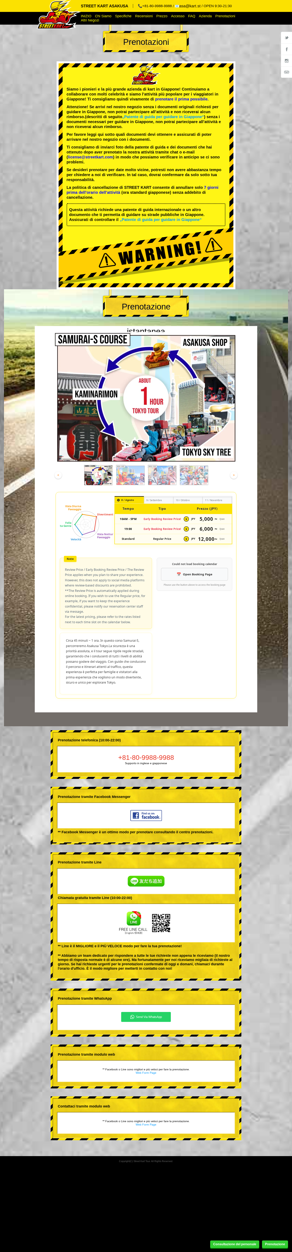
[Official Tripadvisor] (286, 72)
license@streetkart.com (90, 157)
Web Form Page (146, 1072)
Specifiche (123, 16)
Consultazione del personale (234, 1244)
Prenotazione (275, 1244)
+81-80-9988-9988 (146, 757)
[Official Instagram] (286, 60)
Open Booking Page (197, 574)
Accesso (178, 16)
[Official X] (286, 37)
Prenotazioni (225, 16)
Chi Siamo (103, 16)
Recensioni (144, 16)
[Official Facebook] (286, 49)
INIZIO (86, 16)
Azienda (205, 16)
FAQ (191, 16)
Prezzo (161, 16)
